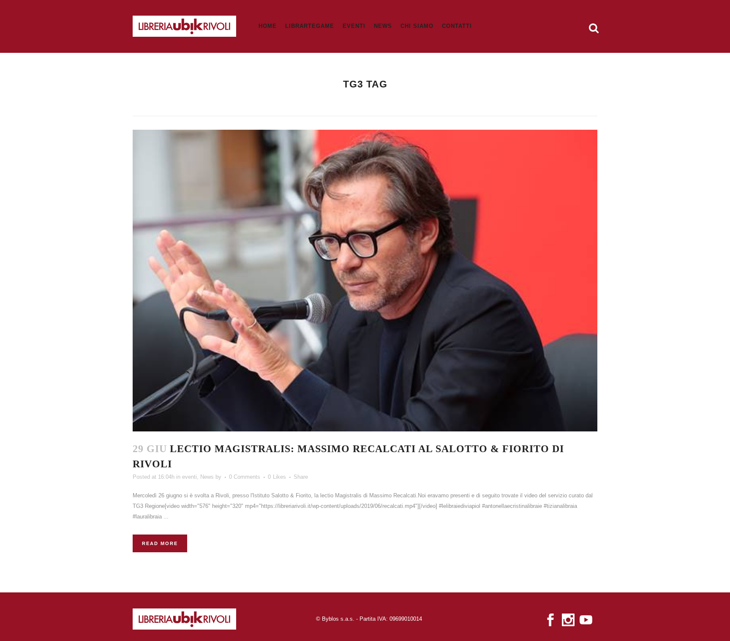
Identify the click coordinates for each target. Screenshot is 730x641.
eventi (189, 477)
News (207, 477)
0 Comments (244, 477)
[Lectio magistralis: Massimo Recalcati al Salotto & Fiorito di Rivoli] (365, 280)
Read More (160, 543)
